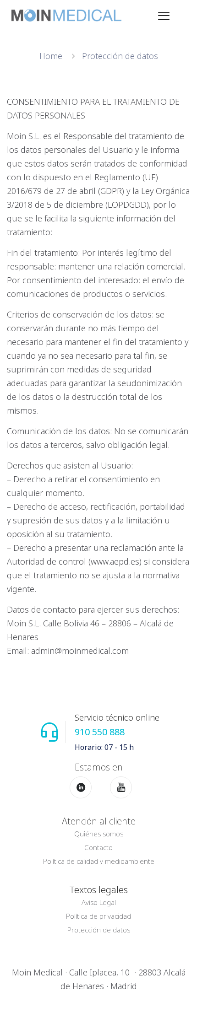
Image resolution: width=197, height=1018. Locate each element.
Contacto (98, 847)
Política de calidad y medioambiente (98, 861)
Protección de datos (98, 929)
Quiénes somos (98, 833)
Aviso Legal (99, 902)
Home (50, 55)
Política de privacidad (98, 916)
